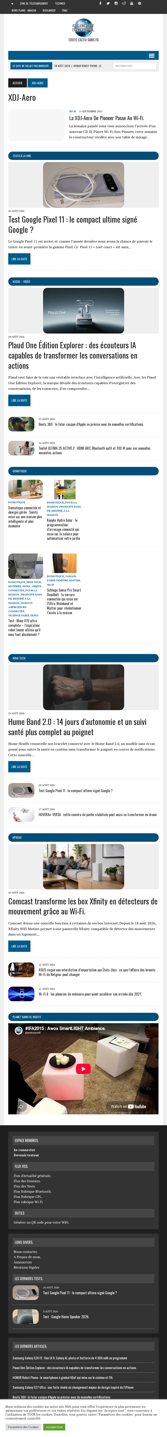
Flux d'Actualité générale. (32, 1176)
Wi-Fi (72, 111)
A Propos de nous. (27, 1257)
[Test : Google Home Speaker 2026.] (26, 1321)
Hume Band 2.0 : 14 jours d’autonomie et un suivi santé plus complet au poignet (77, 726)
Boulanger (49, 10)
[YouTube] (131, 3)
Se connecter (24, 1150)
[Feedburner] (147, 3)
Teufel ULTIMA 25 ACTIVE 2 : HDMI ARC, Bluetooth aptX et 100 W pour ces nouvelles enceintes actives (94, 450)
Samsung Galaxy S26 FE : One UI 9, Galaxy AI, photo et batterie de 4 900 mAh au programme (70, 1357)
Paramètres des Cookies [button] (23, 1427)
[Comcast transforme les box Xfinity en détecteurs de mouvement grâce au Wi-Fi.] (83, 886)
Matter (74, 580)
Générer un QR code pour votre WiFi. (41, 1222)
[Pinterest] (139, 3)
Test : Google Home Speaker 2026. (66, 1316)
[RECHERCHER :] (135, 65)
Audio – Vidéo (21, 281)
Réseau (17, 837)
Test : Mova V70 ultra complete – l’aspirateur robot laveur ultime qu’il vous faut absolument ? (24, 627)
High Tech (34, 582)
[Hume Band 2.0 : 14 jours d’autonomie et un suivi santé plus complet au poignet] (83, 707)
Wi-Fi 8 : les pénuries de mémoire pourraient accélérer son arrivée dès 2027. (90, 994)
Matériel (14, 586)
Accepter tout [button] (54, 1427)
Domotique (20, 471)
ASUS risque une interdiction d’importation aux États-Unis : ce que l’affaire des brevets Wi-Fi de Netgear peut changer (97, 972)
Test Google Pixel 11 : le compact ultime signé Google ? (72, 224)
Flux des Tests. (25, 1186)
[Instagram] (116, 3)
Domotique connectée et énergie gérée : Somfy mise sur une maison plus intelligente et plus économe (25, 516)
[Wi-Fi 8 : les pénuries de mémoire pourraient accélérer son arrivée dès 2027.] (21, 998)
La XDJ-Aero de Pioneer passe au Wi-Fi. (106, 118)
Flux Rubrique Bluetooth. (33, 1191)
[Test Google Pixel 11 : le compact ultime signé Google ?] (83, 204)
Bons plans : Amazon (24, 10)
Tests (34, 615)
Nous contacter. (26, 1251)
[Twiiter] (108, 3)
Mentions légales (26, 1267)
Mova (26, 586)
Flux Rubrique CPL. (28, 1196)
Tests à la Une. (22, 155)
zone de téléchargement (34, 3)
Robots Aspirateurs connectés (20, 607)
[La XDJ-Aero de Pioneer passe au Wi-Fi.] (36, 138)
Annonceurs (23, 1262)
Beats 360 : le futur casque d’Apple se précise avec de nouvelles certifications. (91, 424)
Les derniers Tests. (29, 1278)
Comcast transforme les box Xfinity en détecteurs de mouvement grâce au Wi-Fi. (83, 906)
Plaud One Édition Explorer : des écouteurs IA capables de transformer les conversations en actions (72, 355)
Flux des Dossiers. (27, 1181)
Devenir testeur (26, 1155)
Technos (60, 3)
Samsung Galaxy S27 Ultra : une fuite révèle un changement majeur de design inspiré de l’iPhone (73, 1387)
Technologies (18, 615)
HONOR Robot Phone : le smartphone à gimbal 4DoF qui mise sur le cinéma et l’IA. (63, 1377)
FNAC (65, 10)
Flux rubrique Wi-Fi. (28, 1202)
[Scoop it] (155, 3)
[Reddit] (123, 3)
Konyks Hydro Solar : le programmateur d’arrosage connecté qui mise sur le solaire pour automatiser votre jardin (63, 529)
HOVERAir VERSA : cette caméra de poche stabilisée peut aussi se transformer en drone (98, 814)
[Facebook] (100, 3)
